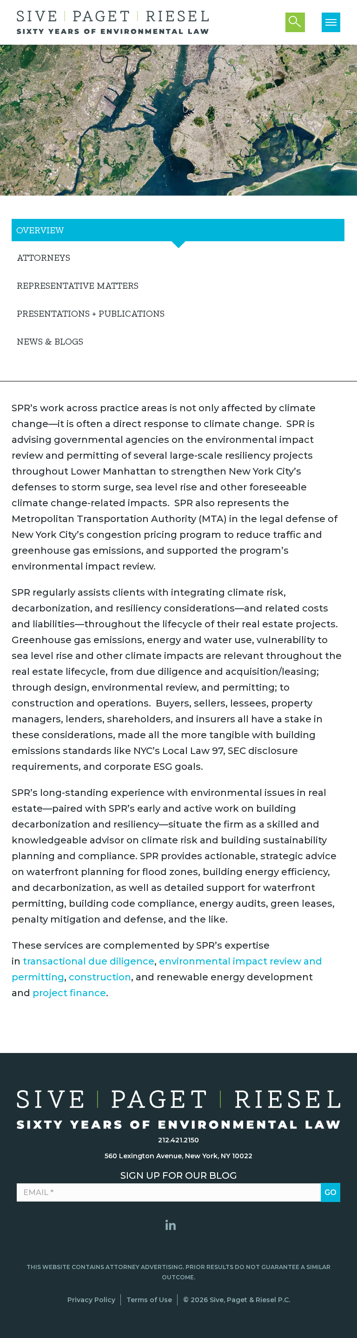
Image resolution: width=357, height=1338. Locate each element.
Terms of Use (149, 1300)
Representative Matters (78, 285)
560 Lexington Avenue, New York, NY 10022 (178, 1156)
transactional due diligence (88, 961)
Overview (40, 230)
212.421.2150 (178, 1140)
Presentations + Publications (91, 313)
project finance (69, 992)
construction (100, 977)
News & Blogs (50, 341)
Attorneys (43, 257)
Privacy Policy (91, 1300)
